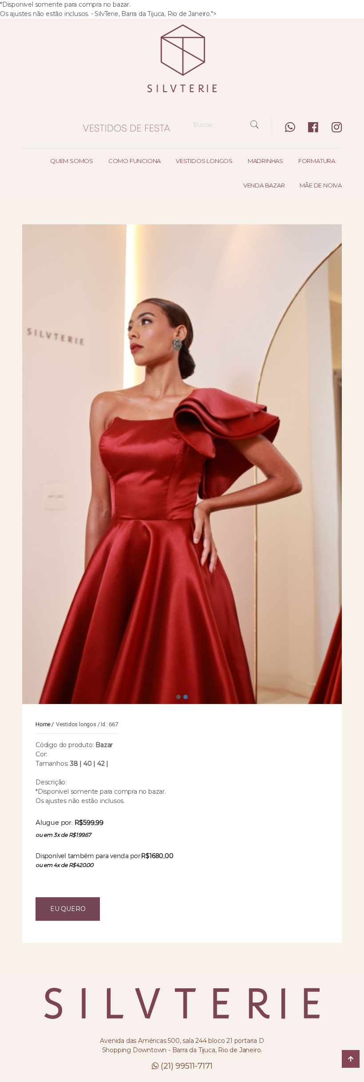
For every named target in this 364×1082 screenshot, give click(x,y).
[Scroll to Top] (351, 1059)
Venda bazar (264, 185)
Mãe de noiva (321, 185)
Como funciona (134, 160)
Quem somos (71, 160)
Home (43, 724)
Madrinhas (265, 160)
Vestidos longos (204, 160)
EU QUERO (67, 909)
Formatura (316, 160)
